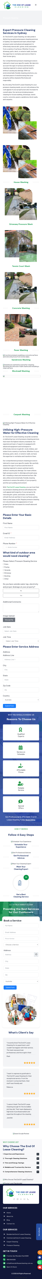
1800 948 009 (11, 1259)
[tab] (21, 1154)
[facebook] (14, 1199)
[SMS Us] (39, 1257)
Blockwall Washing (21, 371)
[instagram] (17, 1199)
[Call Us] (39, 1252)
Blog (8, 1220)
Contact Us (11, 1223)
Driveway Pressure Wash (21, 224)
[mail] (24, 1199)
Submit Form (9, 706)
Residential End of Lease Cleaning (18, 1234)
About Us (10, 1216)
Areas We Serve (21, 1278)
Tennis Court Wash (21, 266)
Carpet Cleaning (12, 1242)
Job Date (7, 627)
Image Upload (8, 616)
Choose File (9, 620)
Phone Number (9, 543)
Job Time (7, 637)
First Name (7, 523)
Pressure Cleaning (13, 1245)
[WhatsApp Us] (39, 1262)
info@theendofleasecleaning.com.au (20, 1263)
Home (9, 1213)
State (5, 675)
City (4, 665)
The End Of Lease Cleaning (16, 487)
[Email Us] (40, 1267)
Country (6, 695)
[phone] (28, 1199)
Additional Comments (12, 602)
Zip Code (6, 685)
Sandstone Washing (21, 360)
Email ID (6, 533)
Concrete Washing (21, 308)
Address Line (8, 655)
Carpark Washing (22, 414)
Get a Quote (39, 1232)
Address (6, 652)
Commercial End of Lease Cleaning (19, 1238)
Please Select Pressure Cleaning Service (20, 561)
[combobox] (5, 547)
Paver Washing (21, 350)
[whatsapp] (21, 1199)
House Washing (21, 182)
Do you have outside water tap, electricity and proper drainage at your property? (20, 585)
